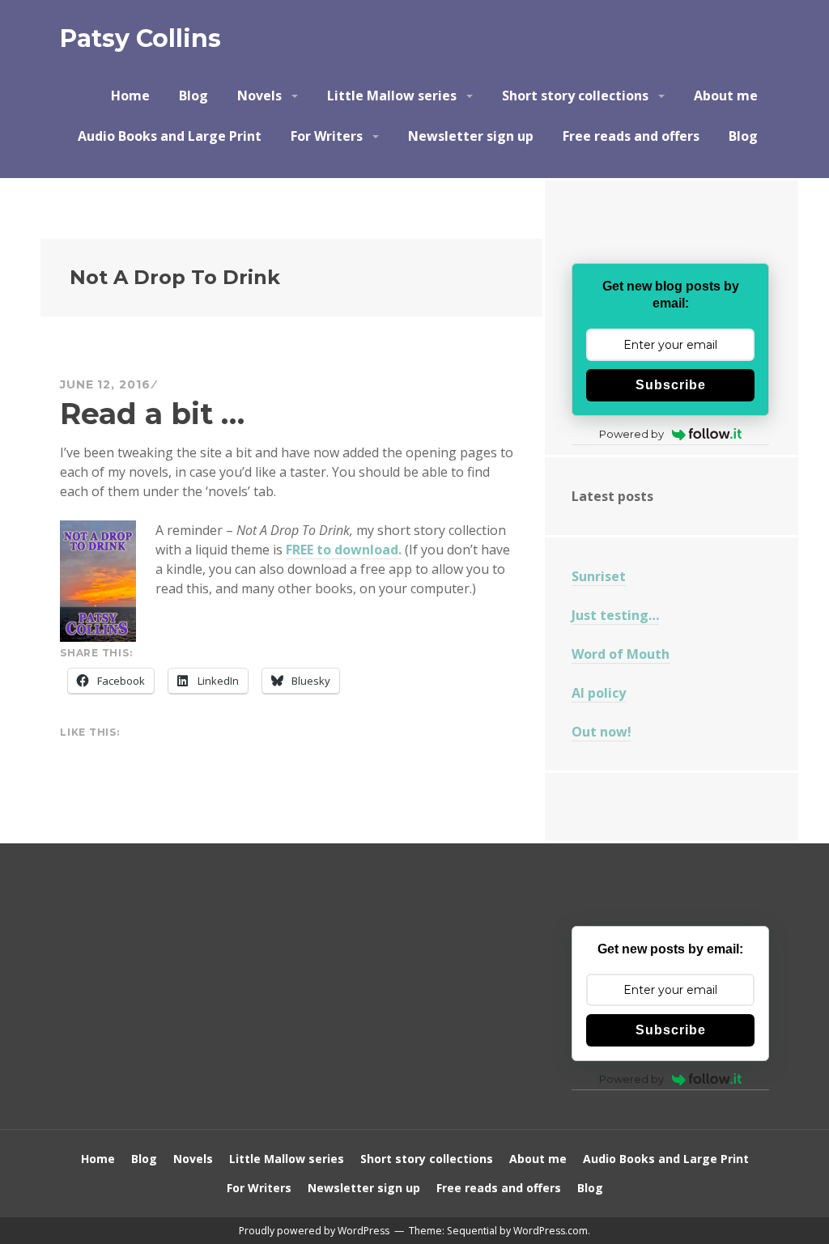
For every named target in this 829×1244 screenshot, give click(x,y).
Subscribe (671, 385)
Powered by (631, 433)
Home (130, 95)
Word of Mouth (621, 654)
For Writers (327, 136)
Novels (259, 95)
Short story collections (575, 95)
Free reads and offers (631, 136)
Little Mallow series (392, 95)
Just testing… (615, 615)
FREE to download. (344, 549)
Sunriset (599, 576)
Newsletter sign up (471, 136)
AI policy (599, 693)
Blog (193, 95)
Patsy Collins (140, 38)
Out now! (601, 732)
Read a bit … (152, 413)
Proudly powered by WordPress (314, 1231)
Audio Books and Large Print (169, 136)
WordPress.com (550, 1231)
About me (726, 95)
